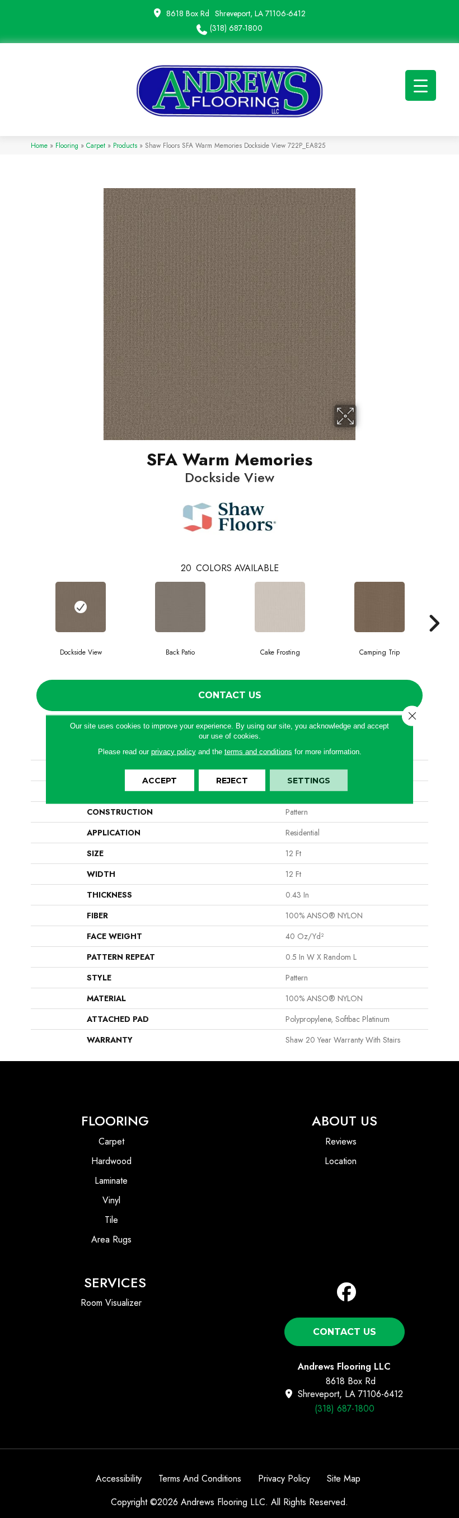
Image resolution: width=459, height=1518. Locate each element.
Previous (25, 606)
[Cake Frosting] (280, 607)
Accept (159, 780)
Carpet (95, 145)
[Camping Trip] (379, 607)
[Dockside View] (80, 607)
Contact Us (229, 695)
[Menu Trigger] (420, 85)
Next (433, 606)
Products (125, 145)
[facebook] (347, 1292)
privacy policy (173, 751)
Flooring (66, 145)
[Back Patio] (180, 607)
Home (39, 145)
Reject (232, 780)
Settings (308, 780)
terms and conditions (258, 751)
